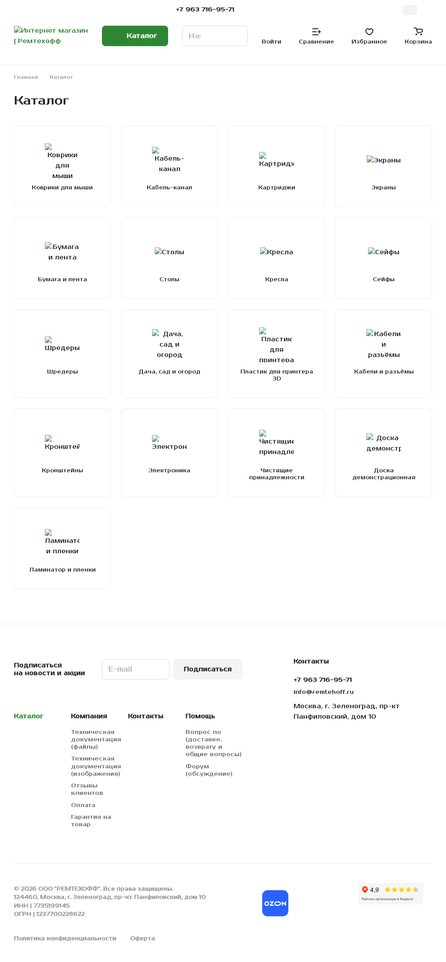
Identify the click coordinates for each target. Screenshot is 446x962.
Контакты (145, 716)
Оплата (83, 805)
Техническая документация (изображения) (96, 766)
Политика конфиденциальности (65, 938)
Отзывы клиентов (87, 789)
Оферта (142, 938)
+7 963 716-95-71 (205, 9)
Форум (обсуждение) (209, 770)
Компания (89, 716)
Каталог (28, 716)
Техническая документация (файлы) (96, 739)
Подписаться (208, 669)
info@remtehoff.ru (324, 692)
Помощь (200, 716)
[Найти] (237, 36)
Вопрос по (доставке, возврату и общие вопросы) (214, 743)
